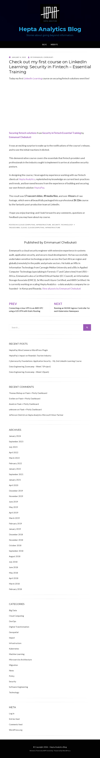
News (11, 670)
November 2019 (16, 496)
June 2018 (13, 567)
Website (54, 44)
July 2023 (13, 447)
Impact (12, 638)
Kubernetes (14, 648)
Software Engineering (18, 687)
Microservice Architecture (20, 659)
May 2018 (13, 573)
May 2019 (13, 507)
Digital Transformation (19, 627)
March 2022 (14, 458)
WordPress (67, 751)
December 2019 (16, 491)
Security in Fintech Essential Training (61, 132)
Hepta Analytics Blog (50, 29)
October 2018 (15, 545)
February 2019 (15, 523)
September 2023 (16, 441)
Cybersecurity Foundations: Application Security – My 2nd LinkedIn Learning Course (45, 361)
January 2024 (15, 436)
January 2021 (15, 480)
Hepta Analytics (27, 179)
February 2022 (15, 463)
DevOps (12, 621)
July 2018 (13, 562)
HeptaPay (39, 187)
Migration (13, 665)
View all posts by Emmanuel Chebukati (61, 288)
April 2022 (13, 452)
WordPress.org (15, 730)
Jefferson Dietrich (17, 415)
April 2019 (13, 512)
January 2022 (15, 469)
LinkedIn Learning (33, 78)
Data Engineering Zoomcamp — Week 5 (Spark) (29, 372)
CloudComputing (36, 227)
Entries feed (14, 719)
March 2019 (14, 518)
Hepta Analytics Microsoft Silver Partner (45, 415)
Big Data (13, 610)
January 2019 (15, 529)
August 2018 (14, 556)
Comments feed (15, 724)
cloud (24, 227)
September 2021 (16, 474)
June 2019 (13, 501)
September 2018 (16, 551)
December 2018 (16, 534)
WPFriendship (48, 751)
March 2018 (14, 583)
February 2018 (15, 589)
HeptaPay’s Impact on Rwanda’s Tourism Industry (30, 355)
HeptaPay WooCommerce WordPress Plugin (28, 350)
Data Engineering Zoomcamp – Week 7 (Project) (30, 366)
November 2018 (16, 540)
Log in (11, 713)
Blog (44, 44)
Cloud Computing (26, 225)
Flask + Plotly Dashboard (36, 393)
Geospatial (13, 632)
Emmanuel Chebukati (20, 137)
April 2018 (13, 578)
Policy (11, 676)
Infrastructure (43, 225)
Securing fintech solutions (23, 132)
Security (56, 225)
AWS (18, 227)
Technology (67, 225)
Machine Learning (16, 654)
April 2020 (13, 485)
